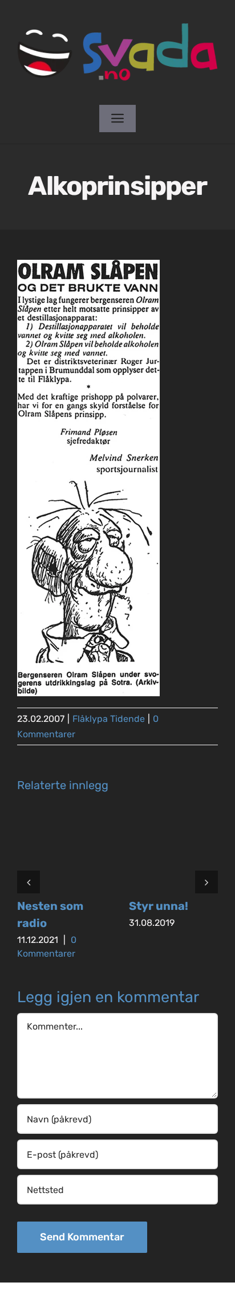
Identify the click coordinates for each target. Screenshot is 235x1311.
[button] (28, 882)
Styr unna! (158, 906)
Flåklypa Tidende (108, 718)
